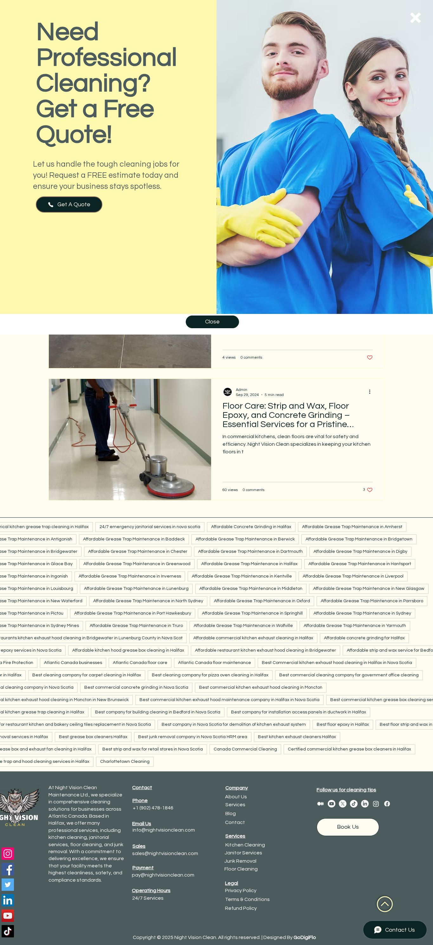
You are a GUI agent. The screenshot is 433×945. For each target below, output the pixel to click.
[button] (415, 17)
